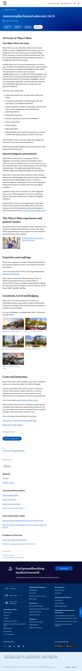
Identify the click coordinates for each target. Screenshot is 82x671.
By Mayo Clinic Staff (9, 432)
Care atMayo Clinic (38, 26)
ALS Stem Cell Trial (8, 482)
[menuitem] (8, 27)
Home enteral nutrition (9, 499)
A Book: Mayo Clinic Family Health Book (15, 540)
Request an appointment (12, 438)
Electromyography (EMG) (10, 495)
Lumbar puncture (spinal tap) (11, 504)
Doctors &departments (28, 26)
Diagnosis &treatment (18, 26)
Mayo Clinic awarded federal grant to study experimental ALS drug (23, 520)
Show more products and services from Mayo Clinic (18, 544)
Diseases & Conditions (11, 10)
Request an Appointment (11, 21)
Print (8, 466)
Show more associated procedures (13, 508)
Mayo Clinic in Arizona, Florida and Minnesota (20, 420)
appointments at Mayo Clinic (27, 400)
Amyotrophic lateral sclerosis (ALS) (29, 16)
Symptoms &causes (7, 26)
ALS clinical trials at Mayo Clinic (34, 210)
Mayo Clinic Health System (13, 425)
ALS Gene (6, 478)
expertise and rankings (11, 274)
